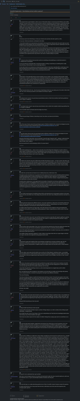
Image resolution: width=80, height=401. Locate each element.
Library (14, 1)
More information (14, 8)
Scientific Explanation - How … (20, 3)
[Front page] (0, 3)
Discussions (9, 1)
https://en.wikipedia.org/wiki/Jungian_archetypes (29, 126)
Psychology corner (12, 3)
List (12, 13)
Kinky (7, 3)
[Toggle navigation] (2, 1)
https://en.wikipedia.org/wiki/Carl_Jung (48, 125)
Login (18, 1)
